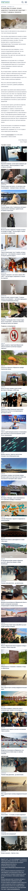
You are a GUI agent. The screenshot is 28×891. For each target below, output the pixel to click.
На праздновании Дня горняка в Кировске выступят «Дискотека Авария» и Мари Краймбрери (12, 562)
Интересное (3, 6)
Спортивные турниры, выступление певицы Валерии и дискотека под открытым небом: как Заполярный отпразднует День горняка (13, 477)
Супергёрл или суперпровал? (8, 834)
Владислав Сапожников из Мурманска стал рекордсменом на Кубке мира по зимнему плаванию (12, 751)
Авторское (3, 581)
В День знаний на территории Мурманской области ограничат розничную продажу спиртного (12, 346)
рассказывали (10, 134)
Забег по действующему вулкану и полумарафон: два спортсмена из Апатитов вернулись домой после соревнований (14, 433)
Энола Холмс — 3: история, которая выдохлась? (13, 814)
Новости (3, 343)
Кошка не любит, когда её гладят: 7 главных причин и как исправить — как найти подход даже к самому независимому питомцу (14, 299)
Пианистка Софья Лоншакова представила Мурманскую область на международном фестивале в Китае (12, 411)
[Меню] (26, 2)
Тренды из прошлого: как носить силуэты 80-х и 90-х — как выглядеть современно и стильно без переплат (13, 276)
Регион (2, 452)
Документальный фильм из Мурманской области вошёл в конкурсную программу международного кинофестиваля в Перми (14, 604)
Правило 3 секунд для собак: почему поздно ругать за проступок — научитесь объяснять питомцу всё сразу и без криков (12, 321)
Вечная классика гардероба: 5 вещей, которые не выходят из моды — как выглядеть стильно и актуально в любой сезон (13, 231)
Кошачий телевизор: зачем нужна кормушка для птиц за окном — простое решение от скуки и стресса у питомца (14, 165)
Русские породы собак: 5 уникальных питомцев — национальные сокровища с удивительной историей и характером (14, 208)
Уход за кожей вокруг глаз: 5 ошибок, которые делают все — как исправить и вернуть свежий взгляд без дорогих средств (13, 254)
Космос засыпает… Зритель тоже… (10, 853)
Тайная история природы (8, 46)
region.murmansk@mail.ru (13, 889)
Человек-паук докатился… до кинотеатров (12, 583)
